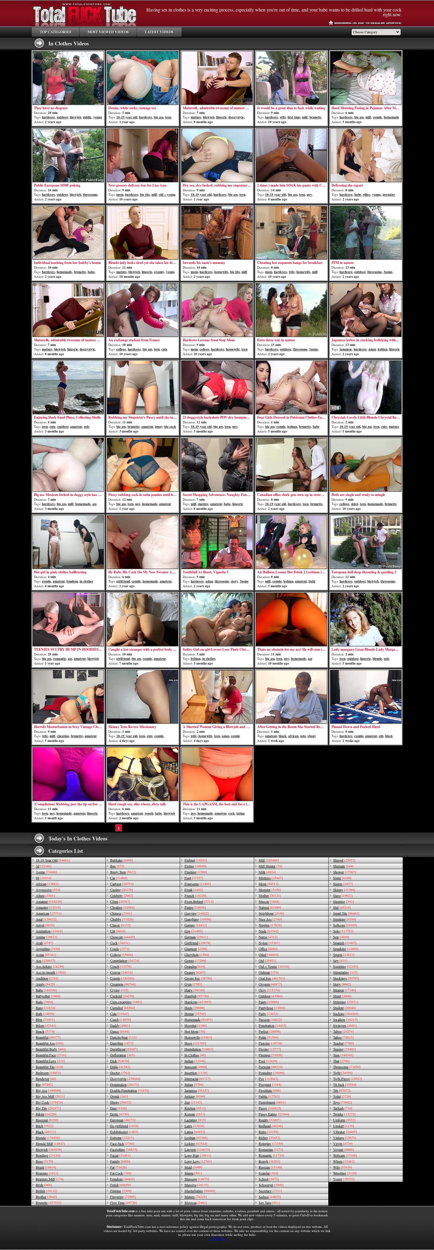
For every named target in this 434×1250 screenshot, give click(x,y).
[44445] (122, 936)
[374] (268, 972)
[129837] (45, 960)
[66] (46, 1078)
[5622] (123, 871)
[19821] (46, 936)
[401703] (272, 978)
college (121, 349)
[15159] (268, 1131)
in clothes (86, 581)
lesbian (382, 349)
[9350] (47, 1119)
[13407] (344, 942)
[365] (122, 1054)
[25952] (344, 860)
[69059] (120, 1184)
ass (94, 504)
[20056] (269, 1031)
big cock (170, 426)
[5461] (196, 1202)
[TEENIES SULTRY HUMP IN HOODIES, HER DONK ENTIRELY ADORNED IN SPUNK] (68, 619)
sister (354, 504)
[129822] (46, 919)
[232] (50, 1060)
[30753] (121, 883)
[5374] (45, 1031)
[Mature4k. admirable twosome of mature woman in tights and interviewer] (217, 78)
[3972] (269, 1178)
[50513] (268, 883)
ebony (312, 736)
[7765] (343, 1043)
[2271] (119, 948)
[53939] (342, 1167)
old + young (167, 194)
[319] (119, 990)
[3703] (193, 984)
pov (309, 194)
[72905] (123, 1196)
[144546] (46, 990)
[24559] (343, 1072)
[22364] (274, 1114)
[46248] (271, 1125)
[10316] (274, 966)
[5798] (194, 1084)
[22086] (269, 1001)
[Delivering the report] (366, 155)
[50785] (346, 978)
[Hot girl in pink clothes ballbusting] (68, 542)
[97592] (44, 1084)
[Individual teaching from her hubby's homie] (68, 233)
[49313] (46, 1131)
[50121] (270, 895)
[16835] (123, 1149)
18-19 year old (126, 117)
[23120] (48, 1155)
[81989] (270, 907)
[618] (195, 966)
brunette (315, 117)
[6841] (272, 1102)
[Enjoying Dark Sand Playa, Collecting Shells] (68, 387)
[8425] (45, 984)
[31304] (344, 889)
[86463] (346, 913)
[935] (195, 1119)
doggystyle (236, 117)
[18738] (270, 1043)
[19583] (347, 1078)
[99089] (200, 1190)
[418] (49, 1066)
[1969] (48, 995)
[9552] (344, 1119)
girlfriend (123, 581)
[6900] (120, 1161)
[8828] (117, 930)
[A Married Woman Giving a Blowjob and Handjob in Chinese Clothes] (217, 697)
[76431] (120, 942)
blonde (377, 658)
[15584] (344, 1084)
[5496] (193, 1167)
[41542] (120, 1066)
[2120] (345, 1173)
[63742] (268, 930)
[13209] (195, 960)
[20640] (344, 1007)
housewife (221, 272)
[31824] (45, 1007)
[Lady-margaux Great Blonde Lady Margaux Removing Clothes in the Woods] (366, 619)
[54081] (53, 860)
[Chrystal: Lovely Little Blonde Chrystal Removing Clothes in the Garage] (366, 387)
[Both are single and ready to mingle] (366, 465)
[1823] (195, 1114)
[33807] (269, 1119)
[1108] (118, 1108)
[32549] (195, 1060)
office (366, 194)
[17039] (270, 925)
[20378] (121, 889)
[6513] (195, 1108)
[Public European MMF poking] (68, 155)
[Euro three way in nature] (291, 310)
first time (294, 117)
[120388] (122, 978)
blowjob (75, 117)
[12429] (268, 1060)
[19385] (345, 925)
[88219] (271, 1066)
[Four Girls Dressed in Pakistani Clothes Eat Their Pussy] (291, 387)
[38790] (198, 978)
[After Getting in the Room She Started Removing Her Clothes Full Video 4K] (291, 697)
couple (377, 117)
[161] (119, 1096)
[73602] (342, 1102)
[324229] (49, 901)
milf (305, 117)
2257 (211, 1238)
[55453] (269, 1137)
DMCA (221, 1238)
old (381, 736)
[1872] (121, 1043)
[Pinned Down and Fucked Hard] (366, 697)
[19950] (198, 919)
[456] (49, 1043)
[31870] (129, 1090)
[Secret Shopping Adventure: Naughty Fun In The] (217, 465)
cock (231, 813)
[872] (117, 866)
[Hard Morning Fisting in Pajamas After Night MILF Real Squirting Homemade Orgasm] (366, 78)
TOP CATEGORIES (55, 32)
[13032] (268, 1013)
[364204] (345, 1013)
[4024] (267, 871)
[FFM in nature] (366, 233)
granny (159, 272)
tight (312, 581)
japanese (346, 349)
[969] (44, 1184)
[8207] (195, 972)
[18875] (197, 1178)
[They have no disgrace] (68, 78)
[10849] (195, 866)
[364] (268, 1173)
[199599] (48, 1090)
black (282, 736)
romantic (59, 658)
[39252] (344, 1178)
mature (196, 117)
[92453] (199, 1019)
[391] (343, 901)
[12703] (198, 1161)
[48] (195, 1054)
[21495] (194, 930)
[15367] (269, 942)
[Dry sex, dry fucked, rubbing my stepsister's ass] (217, 155)
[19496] (271, 1072)
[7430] (48, 948)
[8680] (268, 948)
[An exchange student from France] (142, 310)
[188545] (343, 1054)
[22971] (345, 1001)
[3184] (270, 1084)
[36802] (122, 1178)
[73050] (346, 1066)
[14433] (196, 925)
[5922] (44, 1125)
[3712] (199, 901)
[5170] (44, 1161)
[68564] (122, 1007)
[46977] (270, 984)
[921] (269, 1202)
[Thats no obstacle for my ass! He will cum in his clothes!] (291, 619)
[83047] (124, 1049)
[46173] (123, 1119)
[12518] (48, 907)
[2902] (121, 895)
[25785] (195, 1013)
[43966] (271, 995)
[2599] (271, 1184)
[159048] (125, 1078)
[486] (269, 1090)
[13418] (49, 930)
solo (86, 426)
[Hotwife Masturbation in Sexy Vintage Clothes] (68, 697)
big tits (145, 194)
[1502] (51, 972)
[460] (51, 1049)
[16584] (122, 907)
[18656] (195, 907)
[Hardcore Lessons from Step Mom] (217, 310)
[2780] (270, 919)
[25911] (196, 936)
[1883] (126, 1001)
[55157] (197, 1090)
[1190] (196, 1025)
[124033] (197, 1149)
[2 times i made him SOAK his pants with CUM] (291, 155)
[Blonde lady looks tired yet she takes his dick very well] (142, 233)
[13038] (194, 1125)
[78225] (196, 1196)
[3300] (196, 871)
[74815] (343, 1037)
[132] (123, 1037)
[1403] (124, 1131)
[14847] (50, 1143)
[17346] (344, 990)
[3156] (270, 889)
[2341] (121, 913)
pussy (158, 426)
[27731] (48, 913)
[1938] (124, 1125)
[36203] (269, 1161)
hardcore (48, 117)
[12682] (47, 883)
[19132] (46, 1190)
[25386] (43, 866)
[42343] (46, 1025)
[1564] (197, 954)
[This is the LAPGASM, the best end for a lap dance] (217, 774)
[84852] (195, 1131)
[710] (342, 1108)
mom (119, 194)
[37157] (194, 877)
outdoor (62, 117)
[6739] (119, 1114)
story (234, 581)
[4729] (343, 1143)
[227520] (48, 1202)
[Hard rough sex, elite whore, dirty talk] (142, 774)
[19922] (343, 895)
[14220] (46, 1114)
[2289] (196, 948)
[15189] (270, 1167)
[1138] (196, 1072)
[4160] (342, 877)
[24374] (124, 960)
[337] (345, 972)
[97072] (341, 1090)
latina (240, 813)
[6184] (119, 1031)
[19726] (123, 1202)
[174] (49, 1178)
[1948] (269, 901)
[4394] (344, 919)
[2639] (271, 913)
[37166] (345, 1155)
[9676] (45, 925)
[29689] (195, 1007)
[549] (343, 866)
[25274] (343, 1031)
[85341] (46, 954)
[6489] (121, 860)
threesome (90, 194)
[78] (270, 866)
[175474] (49, 1102)
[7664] (44, 1001)
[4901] (120, 1025)
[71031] (45, 1019)
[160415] (270, 1108)
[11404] (118, 877)
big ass (158, 117)
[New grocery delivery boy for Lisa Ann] (142, 155)
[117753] (343, 930)
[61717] (198, 1078)
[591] (193, 1173)
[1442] (194, 889)
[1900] (196, 1066)
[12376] (120, 966)
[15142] (193, 1102)
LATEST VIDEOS (159, 32)
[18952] (48, 1072)
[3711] (270, 1190)
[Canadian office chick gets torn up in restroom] (291, 465)
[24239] (122, 995)
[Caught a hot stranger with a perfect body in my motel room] (142, 619)
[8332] (120, 925)
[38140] (195, 990)
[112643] (268, 1078)
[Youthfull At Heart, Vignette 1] (217, 542)
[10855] (270, 1196)
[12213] (122, 1137)
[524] (48, 889)
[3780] (122, 1143)
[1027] (343, 883)
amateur (76, 426)
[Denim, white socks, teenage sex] (142, 78)
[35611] (198, 1155)
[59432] (120, 1102)
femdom (72, 581)
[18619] (46, 1167)
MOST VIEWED (108, 32)
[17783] (269, 1096)
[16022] (270, 1019)
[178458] (48, 1137)
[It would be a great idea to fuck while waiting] (291, 78)
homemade (391, 117)
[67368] (196, 1137)
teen (168, 117)
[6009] (343, 1149)
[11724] (271, 1155)
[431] (340, 960)
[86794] (123, 984)
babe (357, 194)
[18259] (50, 966)
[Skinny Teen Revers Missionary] (142, 697)
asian (372, 349)
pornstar (389, 194)
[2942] (46, 1196)
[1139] (343, 1125)
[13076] (120, 1019)
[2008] (342, 995)
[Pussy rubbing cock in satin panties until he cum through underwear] (142, 465)
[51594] (268, 1037)
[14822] (197, 913)
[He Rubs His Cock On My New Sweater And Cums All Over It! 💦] (142, 542)
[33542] (119, 1013)
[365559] (49, 1149)
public (87, 117)
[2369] (120, 1190)
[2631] (50, 1096)
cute (164, 349)
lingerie (221, 117)
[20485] (345, 1131)
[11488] (198, 883)
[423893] (198, 1001)
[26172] (124, 1084)
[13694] (272, 1007)
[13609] (345, 948)
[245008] (269, 860)
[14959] (45, 1013)
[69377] (48, 1037)
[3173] (271, 1149)
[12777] (270, 1049)
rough (149, 813)
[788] (120, 1173)
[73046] (46, 871)
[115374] (269, 990)
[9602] (342, 984)
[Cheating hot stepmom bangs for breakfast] (291, 233)
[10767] (120, 901)
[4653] (345, 1025)
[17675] (344, 1137)
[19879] (198, 942)
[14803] (199, 1049)
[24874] (121, 972)
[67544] (196, 1143)
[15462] (344, 1161)
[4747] (44, 942)
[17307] (344, 871)
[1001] (45, 895)
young (97, 117)
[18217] (345, 1019)
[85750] (197, 995)
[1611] (47, 1173)
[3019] (341, 936)
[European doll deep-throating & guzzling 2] (366, 542)
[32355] (345, 966)
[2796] (341, 1060)
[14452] (272, 1025)
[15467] (271, 877)
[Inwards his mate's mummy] (217, 233)
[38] (195, 1031)
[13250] (271, 1143)
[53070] (119, 1060)
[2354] (47, 978)
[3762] (120, 1072)
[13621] (343, 954)
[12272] (344, 1114)
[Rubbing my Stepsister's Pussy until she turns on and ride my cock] (142, 387)
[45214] (342, 907)
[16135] (196, 1184)
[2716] (51, 1054)
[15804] (121, 954)
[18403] (344, 1049)
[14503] (196, 860)
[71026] (121, 919)
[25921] (267, 960)
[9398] (195, 1096)
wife (283, 117)
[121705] (195, 1043)
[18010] (268, 954)
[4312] (268, 936)
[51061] (120, 1155)
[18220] (195, 895)
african (293, 736)
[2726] (342, 1096)
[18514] (43, 877)
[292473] (48, 1108)
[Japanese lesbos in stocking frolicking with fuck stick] (366, 310)
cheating (63, 736)
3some (388, 272)
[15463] (198, 1037)
